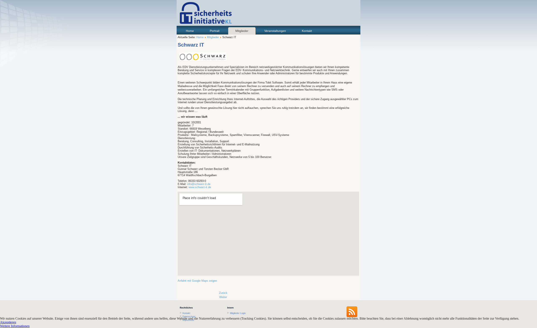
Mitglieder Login (238, 313)
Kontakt (307, 31)
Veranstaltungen (275, 31)
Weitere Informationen (15, 326)
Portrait (214, 31)
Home (190, 31)
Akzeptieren (8, 322)
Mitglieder (241, 31)
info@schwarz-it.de (198, 184)
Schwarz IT (191, 45)
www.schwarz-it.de (200, 187)
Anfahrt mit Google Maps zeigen (197, 280)
